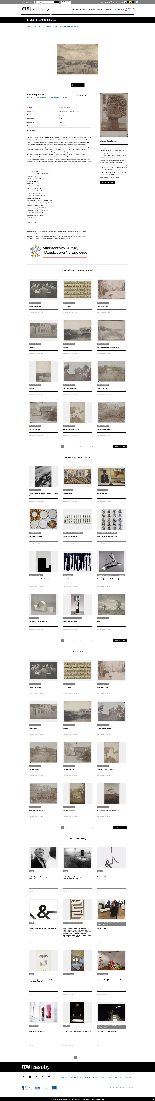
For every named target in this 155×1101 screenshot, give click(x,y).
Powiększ (78, 85)
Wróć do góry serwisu (125, 1077)
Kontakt (116, 1077)
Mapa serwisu (74, 1077)
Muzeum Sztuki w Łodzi (26, 2)
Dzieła (49, 26)
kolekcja (74, 9)
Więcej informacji (107, 182)
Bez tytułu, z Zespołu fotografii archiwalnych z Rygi (68, 26)
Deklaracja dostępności (98, 1077)
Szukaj (56, 2)
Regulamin (108, 1077)
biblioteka (100, 9)
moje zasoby (119, 9)
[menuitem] (75, 9)
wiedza (91, 9)
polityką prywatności (97, 1099)
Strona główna (39, 26)
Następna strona (120, 446)
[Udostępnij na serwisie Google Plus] (83, 95)
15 (92, 828)
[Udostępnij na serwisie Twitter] (85, 95)
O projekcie (87, 1077)
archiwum (83, 9)
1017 (92, 640)
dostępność (110, 9)
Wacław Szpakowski (35, 94)
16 (92, 446)
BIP (81, 1077)
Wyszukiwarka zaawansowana (66, 2)
